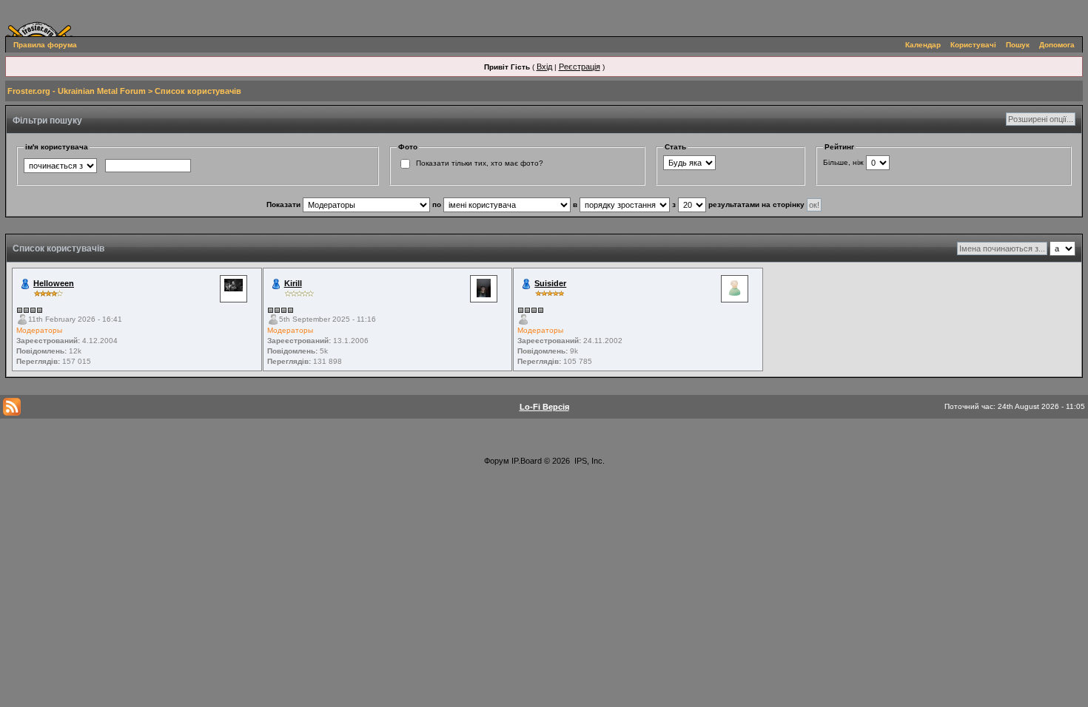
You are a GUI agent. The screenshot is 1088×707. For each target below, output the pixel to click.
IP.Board (526, 460)
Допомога (1057, 45)
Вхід (544, 66)
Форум (496, 460)
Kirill (293, 283)
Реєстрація (579, 66)
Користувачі (973, 45)
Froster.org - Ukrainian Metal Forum (76, 91)
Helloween (53, 283)
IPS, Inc (588, 460)
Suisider (550, 283)
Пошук (1018, 45)
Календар (923, 45)
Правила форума (45, 45)
